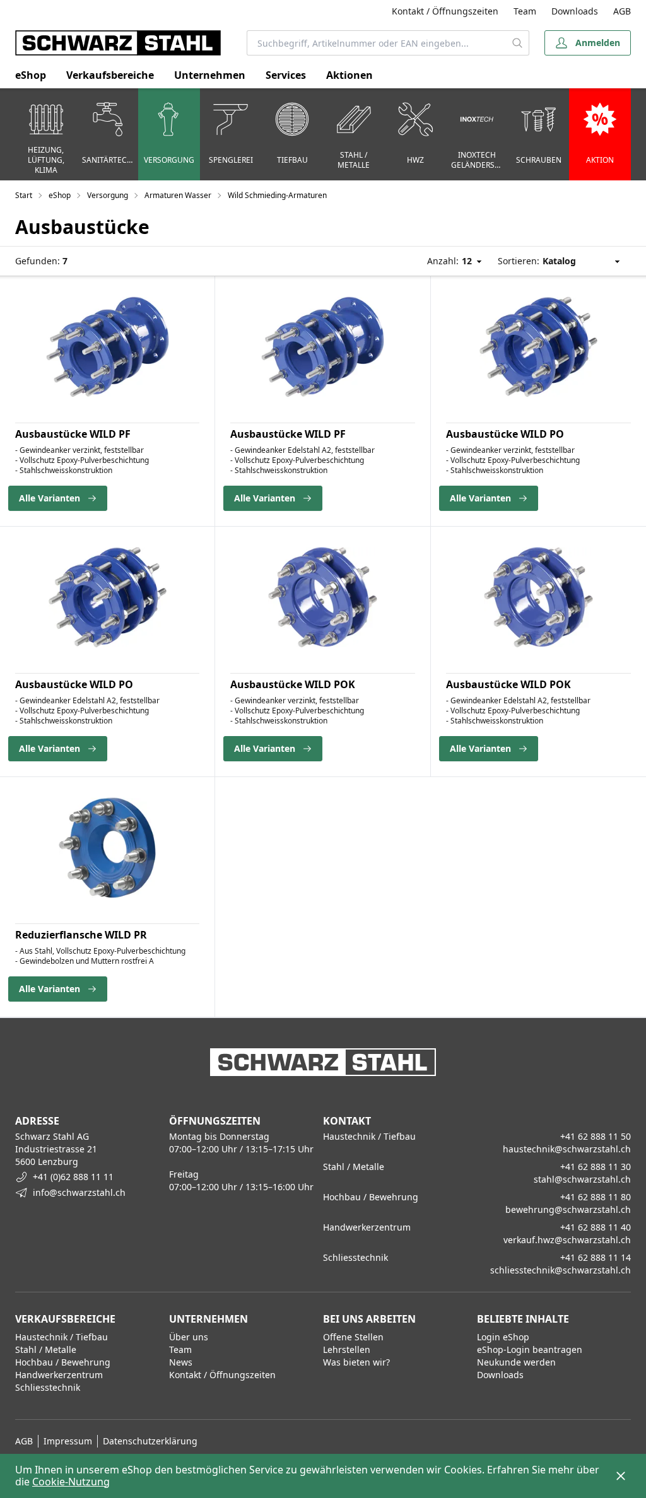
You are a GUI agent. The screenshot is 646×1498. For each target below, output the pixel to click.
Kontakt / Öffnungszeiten (445, 11)
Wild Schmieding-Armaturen (277, 195)
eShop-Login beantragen (529, 1349)
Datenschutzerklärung (150, 1441)
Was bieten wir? (356, 1362)
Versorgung (107, 195)
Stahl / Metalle (45, 1349)
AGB (622, 11)
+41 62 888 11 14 (595, 1257)
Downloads (574, 11)
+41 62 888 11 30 (595, 1167)
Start (23, 195)
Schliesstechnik (47, 1387)
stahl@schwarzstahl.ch (582, 1179)
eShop (30, 75)
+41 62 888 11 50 (595, 1136)
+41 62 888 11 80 (595, 1197)
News (180, 1362)
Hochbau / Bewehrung (62, 1362)
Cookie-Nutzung (71, 1482)
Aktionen (349, 75)
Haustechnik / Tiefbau (61, 1337)
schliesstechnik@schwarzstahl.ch (560, 1270)
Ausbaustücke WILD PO (505, 434)
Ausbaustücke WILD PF (73, 434)
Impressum (68, 1441)
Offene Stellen (353, 1337)
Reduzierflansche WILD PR (81, 935)
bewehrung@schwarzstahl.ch (568, 1209)
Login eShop (503, 1337)
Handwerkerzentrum (59, 1375)
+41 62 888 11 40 (595, 1227)
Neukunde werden (516, 1362)
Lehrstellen (346, 1349)
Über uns (188, 1337)
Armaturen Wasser (177, 195)
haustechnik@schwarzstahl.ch (567, 1149)
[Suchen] (517, 43)
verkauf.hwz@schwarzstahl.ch (567, 1240)
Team (525, 11)
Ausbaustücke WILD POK (292, 684)
